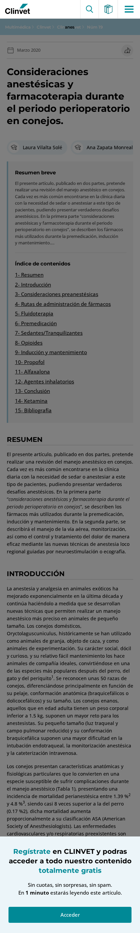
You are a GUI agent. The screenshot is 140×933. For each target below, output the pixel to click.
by (16, 9)
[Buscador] (89, 9)
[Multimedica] (108, 9)
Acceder (70, 914)
